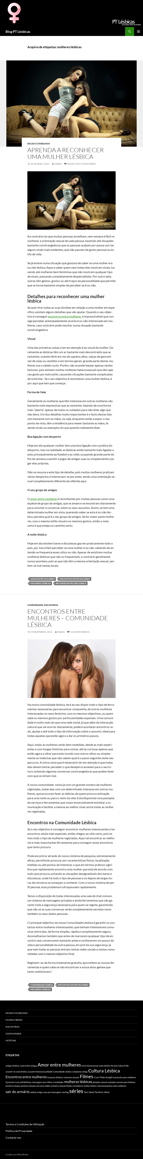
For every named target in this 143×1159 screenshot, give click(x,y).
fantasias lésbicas (55, 1077)
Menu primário (138, 31)
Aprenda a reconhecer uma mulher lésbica (65, 153)
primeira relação (13, 1086)
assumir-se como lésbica (16, 1071)
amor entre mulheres (43, 499)
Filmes (86, 1076)
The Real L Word (102, 1092)
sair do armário (18, 1091)
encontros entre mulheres (64, 316)
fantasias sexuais (71, 1077)
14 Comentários (79, 631)
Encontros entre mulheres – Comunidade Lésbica (67, 617)
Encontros (51, 605)
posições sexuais (100, 1082)
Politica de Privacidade (19, 1130)
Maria (58, 163)
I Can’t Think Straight (103, 1077)
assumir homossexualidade (40, 1071)
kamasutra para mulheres (124, 1077)
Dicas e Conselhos (38, 143)
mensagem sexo (39, 1082)
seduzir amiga (36, 1092)
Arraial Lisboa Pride (120, 1065)
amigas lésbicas (13, 1065)
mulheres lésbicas (41, 583)
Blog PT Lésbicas (18, 31)
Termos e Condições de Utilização (25, 1124)
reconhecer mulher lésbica (71, 583)
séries (76, 1091)
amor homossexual (90, 1065)
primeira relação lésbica (62, 1086)
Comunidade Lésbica (42, 985)
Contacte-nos (13, 1137)
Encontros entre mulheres (75, 579)
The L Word (89, 1092)
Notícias (11, 1040)
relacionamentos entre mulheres (111, 1086)
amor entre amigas (28, 1065)
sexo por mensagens (52, 1092)
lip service (10, 1082)
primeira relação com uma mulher (36, 1086)
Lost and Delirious (23, 1082)
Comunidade (35, 605)
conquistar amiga (80, 1071)
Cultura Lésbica (104, 1070)
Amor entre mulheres (43, 579)
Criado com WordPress (17, 1154)
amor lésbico (104, 1065)
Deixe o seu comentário (81, 163)
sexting (65, 1092)
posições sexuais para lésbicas (121, 1082)
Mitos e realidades (55, 1082)
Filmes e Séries (14, 1019)
